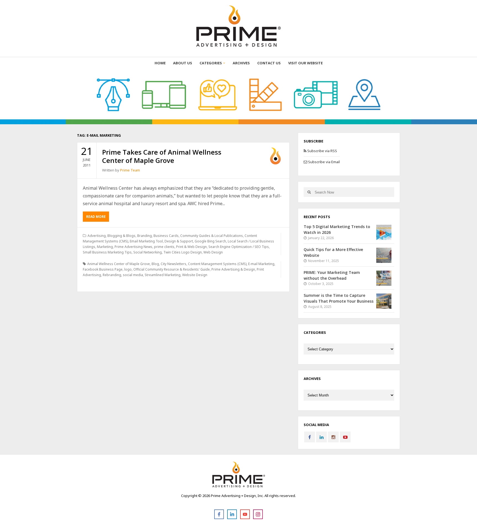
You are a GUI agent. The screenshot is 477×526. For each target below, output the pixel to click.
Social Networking (147, 252)
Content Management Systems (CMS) (217, 263)
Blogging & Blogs (121, 235)
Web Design (213, 252)
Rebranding (112, 275)
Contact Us (269, 62)
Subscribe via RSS (321, 150)
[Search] (309, 192)
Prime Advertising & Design (233, 269)
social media (133, 275)
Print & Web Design (191, 246)
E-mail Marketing (261, 263)
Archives (241, 62)
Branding (144, 235)
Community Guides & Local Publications (211, 235)
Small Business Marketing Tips (107, 252)
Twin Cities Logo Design (182, 252)
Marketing (105, 246)
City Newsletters (173, 263)
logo (128, 269)
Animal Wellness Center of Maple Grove (118, 263)
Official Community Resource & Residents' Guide (171, 269)
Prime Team (130, 170)
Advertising (97, 235)
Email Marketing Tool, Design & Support (161, 241)
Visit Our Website (305, 62)
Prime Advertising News (133, 246)
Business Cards (166, 235)
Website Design (194, 275)
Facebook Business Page (103, 269)
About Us (182, 62)
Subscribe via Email (323, 161)
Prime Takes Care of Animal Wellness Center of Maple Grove (161, 156)
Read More (96, 216)
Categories (211, 62)
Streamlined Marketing (163, 275)
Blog (155, 263)
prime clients (164, 246)
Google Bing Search (210, 241)
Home (160, 62)
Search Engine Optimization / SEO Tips (238, 246)
